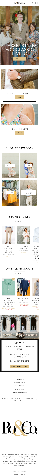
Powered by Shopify (19, 474)
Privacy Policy (19, 379)
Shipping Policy (19, 382)
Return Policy (19, 389)
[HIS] (19, 86)
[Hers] (19, 121)
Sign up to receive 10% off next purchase (19, 399)
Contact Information (19, 392)
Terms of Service (19, 386)
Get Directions (20, 366)
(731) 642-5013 (23, 361)
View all (19, 221)
